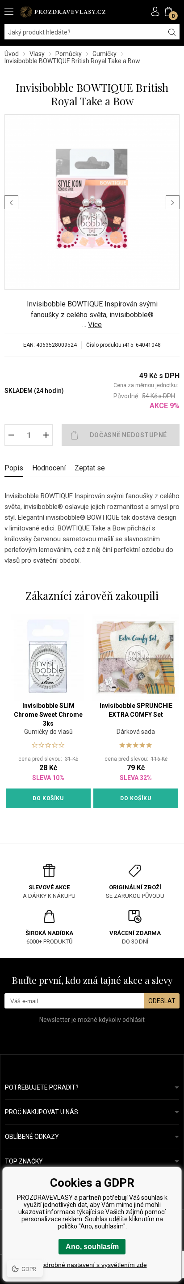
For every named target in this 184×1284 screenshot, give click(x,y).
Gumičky (104, 53)
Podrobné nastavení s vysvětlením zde (92, 1264)
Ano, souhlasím (92, 1246)
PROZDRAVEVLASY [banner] (62, 12)
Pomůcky (68, 53)
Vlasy (37, 53)
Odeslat (162, 1000)
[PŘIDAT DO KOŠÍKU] (121, 435)
